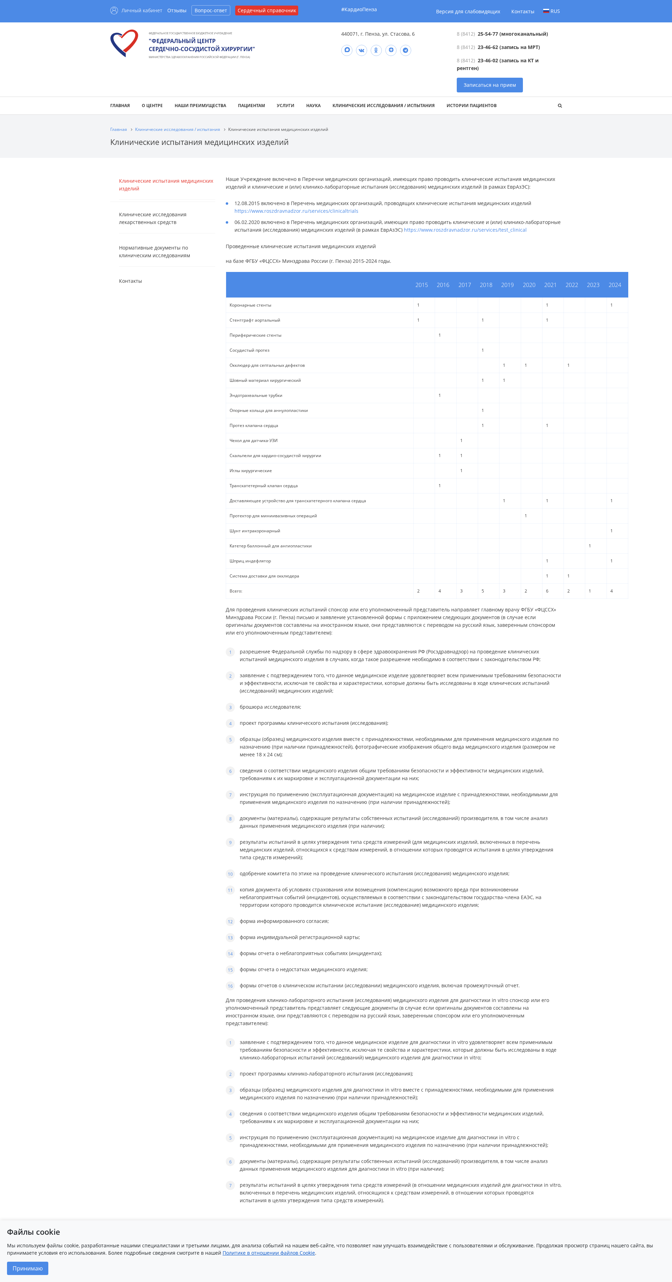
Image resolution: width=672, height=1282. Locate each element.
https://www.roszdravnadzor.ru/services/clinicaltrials (296, 211)
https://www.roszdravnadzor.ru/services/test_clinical (465, 229)
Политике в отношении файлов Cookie (269, 1252)
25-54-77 (488, 33)
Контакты (522, 11)
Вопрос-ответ (211, 10)
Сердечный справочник (267, 10)
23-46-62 (488, 47)
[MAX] (346, 50)
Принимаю (28, 1268)
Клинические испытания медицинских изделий (166, 184)
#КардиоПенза (359, 9)
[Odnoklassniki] (376, 50)
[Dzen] (391, 50)
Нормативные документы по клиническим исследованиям (154, 251)
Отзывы (177, 10)
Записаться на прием (490, 85)
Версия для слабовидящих (468, 11)
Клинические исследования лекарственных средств (153, 218)
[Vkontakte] (361, 50)
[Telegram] (405, 50)
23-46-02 (488, 60)
